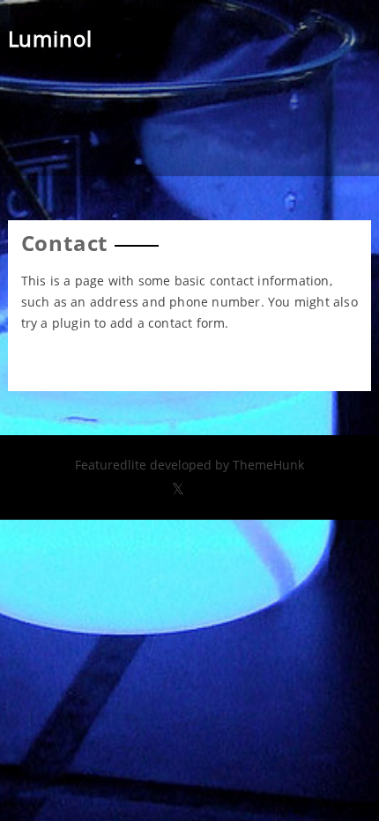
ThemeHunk (268, 464)
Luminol (50, 38)
